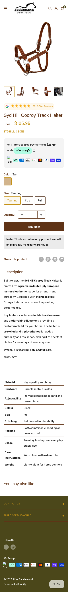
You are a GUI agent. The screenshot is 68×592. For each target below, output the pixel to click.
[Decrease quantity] (22, 214)
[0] (62, 8)
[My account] (56, 8)
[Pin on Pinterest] (48, 259)
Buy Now (34, 226)
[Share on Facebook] (41, 259)
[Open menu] (5, 8)
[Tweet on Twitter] (54, 259)
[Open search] (50, 8)
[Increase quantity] (41, 214)
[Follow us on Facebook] (6, 547)
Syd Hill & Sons (14, 131)
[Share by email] (61, 259)
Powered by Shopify (15, 584)
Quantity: (9, 214)
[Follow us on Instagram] (13, 547)
